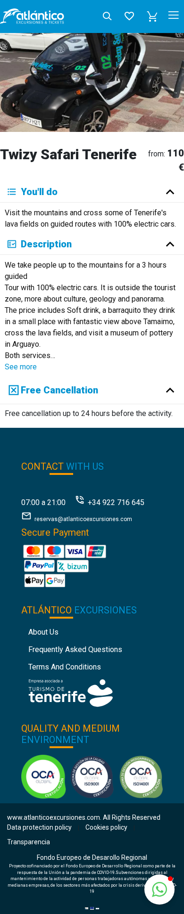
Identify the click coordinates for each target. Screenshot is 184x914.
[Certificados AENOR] (92, 776)
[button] (152, 16)
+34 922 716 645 (116, 502)
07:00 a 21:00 (43, 502)
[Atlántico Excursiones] (32, 16)
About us (43, 632)
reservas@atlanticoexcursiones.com (83, 519)
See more (21, 366)
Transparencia (28, 842)
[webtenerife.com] (70, 692)
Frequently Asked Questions (75, 649)
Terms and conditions (64, 666)
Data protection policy (39, 827)
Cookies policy (106, 827)
